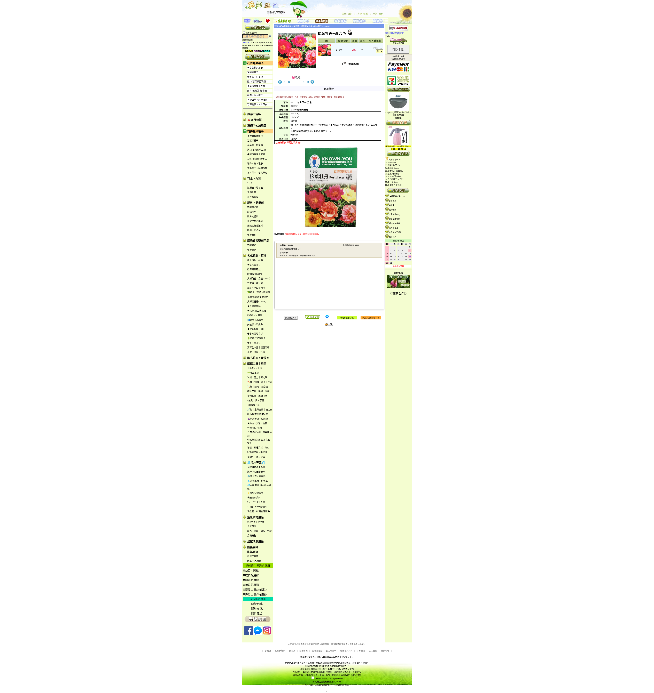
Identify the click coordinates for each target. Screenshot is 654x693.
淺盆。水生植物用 (256, 287)
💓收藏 (296, 77)
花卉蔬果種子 (255, 63)
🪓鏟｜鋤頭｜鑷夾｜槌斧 (259, 382)
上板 (252, 43)
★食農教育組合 (255, 67)
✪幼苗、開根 (251, 570)
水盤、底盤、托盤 (256, 352)
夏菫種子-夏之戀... (395, 185)
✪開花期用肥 (251, 580)
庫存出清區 (254, 114)
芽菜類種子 (252, 72)
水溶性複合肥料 (255, 221)
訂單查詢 (361, 651)
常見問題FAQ (394, 214)
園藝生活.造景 (254, 561)
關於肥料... (257, 603)
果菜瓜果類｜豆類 (256, 86)
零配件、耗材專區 (256, 456)
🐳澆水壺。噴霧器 (256, 476)
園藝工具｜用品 (256, 363)
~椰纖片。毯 (253, 405)
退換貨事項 (393, 228)
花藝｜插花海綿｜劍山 (258, 447)
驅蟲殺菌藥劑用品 (258, 240)
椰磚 (257, 45)
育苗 (253, 45)
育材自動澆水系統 (256, 467)
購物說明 (392, 210)
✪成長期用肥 (251, 575)
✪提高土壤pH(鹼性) (255, 589)
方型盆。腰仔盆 (255, 283)
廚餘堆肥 (251, 212)
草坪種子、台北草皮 (257, 104)
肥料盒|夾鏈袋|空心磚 (257, 414)
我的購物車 (331, 651)
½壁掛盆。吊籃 (254, 315)
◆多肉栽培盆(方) (255, 333)
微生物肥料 (252, 216)
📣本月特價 (254, 119)
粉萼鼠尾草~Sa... (395, 165)
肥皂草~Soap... (394, 168)
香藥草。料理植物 (257, 100)
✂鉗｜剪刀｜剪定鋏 (257, 377)
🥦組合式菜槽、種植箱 (258, 292)
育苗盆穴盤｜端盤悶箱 (258, 347)
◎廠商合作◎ (398, 293)
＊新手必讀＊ (258, 599)
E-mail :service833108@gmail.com (328, 679)
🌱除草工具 (253, 373)
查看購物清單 (353, 64)
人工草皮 (251, 526)
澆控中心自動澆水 (256, 471)
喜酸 (267, 43)
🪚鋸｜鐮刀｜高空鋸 (257, 386)
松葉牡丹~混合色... (395, 171)
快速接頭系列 (254, 497)
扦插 (271, 45)
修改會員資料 (346, 651)
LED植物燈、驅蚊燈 (257, 452)
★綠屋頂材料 (254, 306)
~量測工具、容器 (255, 400)
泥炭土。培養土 (255, 187)
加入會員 (373, 651)
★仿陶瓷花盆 (254, 264)
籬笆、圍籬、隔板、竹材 (259, 531)
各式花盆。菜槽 (256, 255)
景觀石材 (251, 535)
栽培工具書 (252, 556)
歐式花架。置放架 (258, 358)
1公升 (250, 183)
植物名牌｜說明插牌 (257, 395)
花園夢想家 (280, 651)
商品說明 (329, 88)
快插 (256, 43)
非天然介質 (252, 197)
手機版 (268, 651)
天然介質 (251, 192)
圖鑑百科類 (252, 551)
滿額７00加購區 (256, 125)
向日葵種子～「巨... (396, 179)
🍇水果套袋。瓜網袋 (257, 418)
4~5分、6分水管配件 (257, 506)
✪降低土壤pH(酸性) (255, 594)
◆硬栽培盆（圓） (256, 329)
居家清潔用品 (255, 541)
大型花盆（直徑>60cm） (259, 278)
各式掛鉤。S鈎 (254, 428)
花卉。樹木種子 (255, 95)
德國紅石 (262, 43)
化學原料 (251, 234)
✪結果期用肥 (251, 584)
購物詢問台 (317, 651)
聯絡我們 (392, 237)
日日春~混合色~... (395, 176)
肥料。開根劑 (255, 202)
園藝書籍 (252, 547)
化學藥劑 (251, 249)
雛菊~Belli (392, 163)
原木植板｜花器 (255, 260)
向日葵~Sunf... (394, 182)
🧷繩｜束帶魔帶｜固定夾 (259, 409)
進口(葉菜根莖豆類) (256, 81)
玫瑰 (261, 45)
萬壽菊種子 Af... (395, 160)
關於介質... (257, 608)
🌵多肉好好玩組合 (256, 338)
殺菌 (249, 45)
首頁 (276, 26)
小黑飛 (266, 45)
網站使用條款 (394, 223)
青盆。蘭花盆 (254, 343)
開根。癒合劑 (254, 230)
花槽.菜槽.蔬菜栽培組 (257, 297)
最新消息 (392, 201)
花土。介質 (254, 178)
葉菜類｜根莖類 (255, 77)
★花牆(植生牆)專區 (256, 310)
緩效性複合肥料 (255, 225)
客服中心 (392, 205)
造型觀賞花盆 (254, 269)
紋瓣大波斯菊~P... (395, 174)
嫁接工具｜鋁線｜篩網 (258, 391)
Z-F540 (327, 26)
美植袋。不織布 (255, 324)
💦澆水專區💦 (256, 462)
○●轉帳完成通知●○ (397, 196)
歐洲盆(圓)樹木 (254, 274)
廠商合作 (385, 651)
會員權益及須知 (395, 232)
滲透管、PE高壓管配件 (258, 511)
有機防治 (251, 245)
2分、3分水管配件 (256, 502)
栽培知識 (303, 651)
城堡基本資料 (394, 219)
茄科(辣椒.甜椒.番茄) (257, 90)
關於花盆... (257, 613)
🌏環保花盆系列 (255, 320)
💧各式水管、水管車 (257, 481)
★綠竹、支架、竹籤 (257, 423)
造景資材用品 (255, 517)
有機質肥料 (252, 207)
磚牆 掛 (245, 48)
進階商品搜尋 (249, 40)
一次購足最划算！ (398, 43)
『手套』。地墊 (254, 368)
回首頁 (292, 651)
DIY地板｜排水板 (255, 521)
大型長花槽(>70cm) (256, 301)
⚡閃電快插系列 (255, 493)
